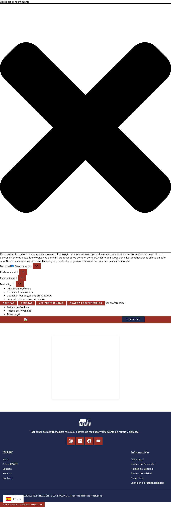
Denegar (27, 303)
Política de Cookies (18, 307)
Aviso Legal (13, 314)
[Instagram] (71, 441)
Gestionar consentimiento (22, 504)
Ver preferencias (51, 303)
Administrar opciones (19, 288)
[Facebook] (89, 441)
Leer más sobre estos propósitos (26, 299)
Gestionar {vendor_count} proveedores (29, 295)
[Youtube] (98, 441)
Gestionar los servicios (20, 292)
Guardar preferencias (86, 303)
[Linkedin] (80, 441)
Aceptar (9, 303)
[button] (85, 127)
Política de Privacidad (19, 310)
